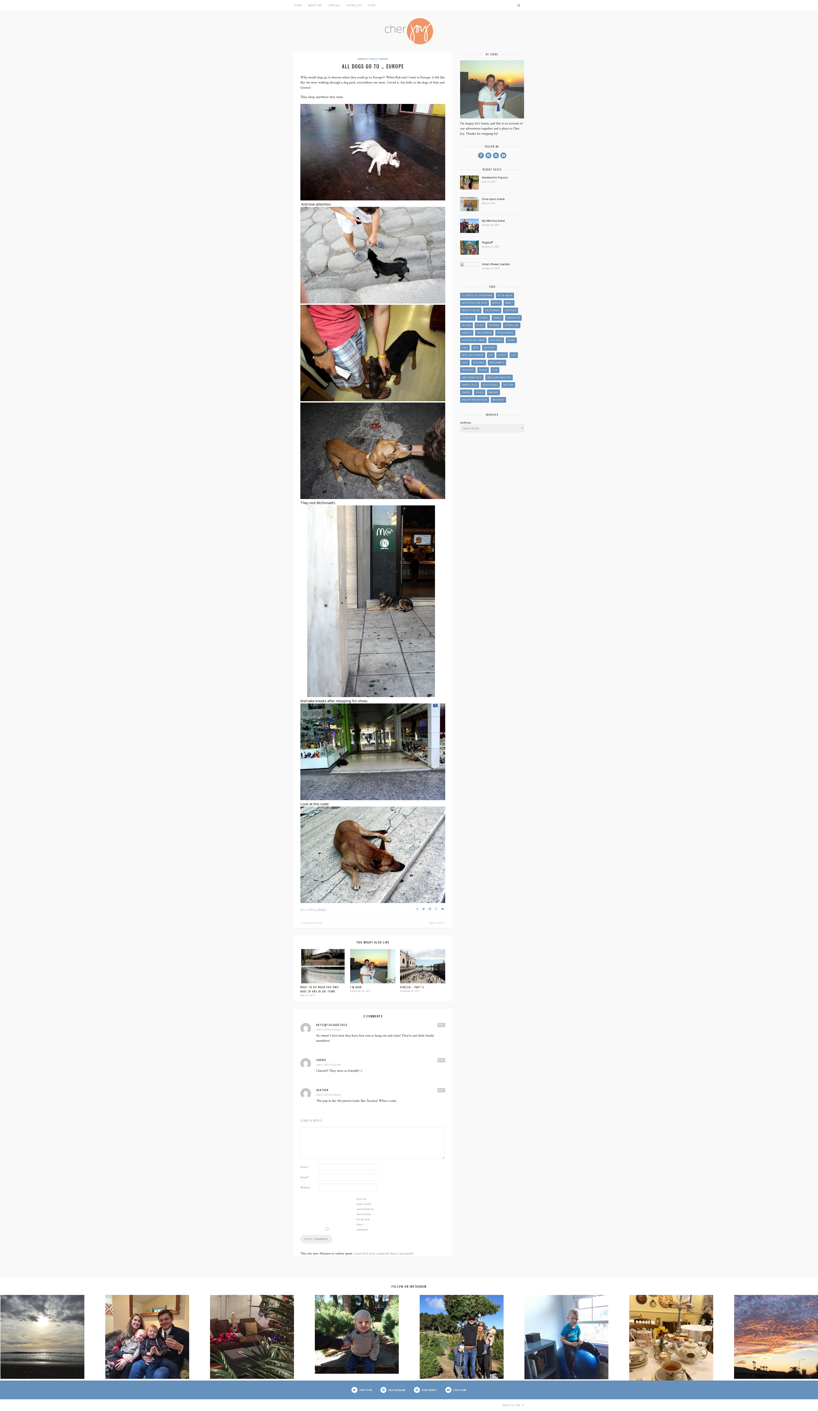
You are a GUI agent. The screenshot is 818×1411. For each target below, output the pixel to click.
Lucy (465, 362)
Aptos (496, 302)
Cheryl (321, 1060)
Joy (491, 355)
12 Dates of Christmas (477, 295)
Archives (465, 422)
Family (497, 317)
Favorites (513, 317)
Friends (494, 325)
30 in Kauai (505, 295)
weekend (498, 399)
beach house (471, 310)
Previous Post (312, 923)
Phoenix (478, 362)
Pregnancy (497, 362)
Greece (362, 58)
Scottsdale (490, 384)
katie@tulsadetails (332, 1025)
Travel (383, 58)
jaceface (489, 347)
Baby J (509, 302)
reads (483, 369)
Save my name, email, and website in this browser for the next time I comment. (365, 1214)
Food (372, 5)
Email (304, 1177)
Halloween (484, 332)
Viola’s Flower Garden (496, 264)
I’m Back (356, 987)
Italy (373, 58)
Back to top (512, 1405)
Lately (502, 355)
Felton (466, 325)
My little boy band (493, 221)
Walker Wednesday (474, 399)
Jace (476, 347)
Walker (493, 392)
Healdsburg (505, 332)
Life (513, 355)
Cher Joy (334, 5)
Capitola (510, 310)
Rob (495, 369)
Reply (441, 1025)
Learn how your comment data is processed (383, 1253)
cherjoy (321, 910)
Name (304, 1167)
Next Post (436, 923)
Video (480, 392)
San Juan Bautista (499, 377)
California (492, 310)
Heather (322, 1090)
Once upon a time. (493, 199)
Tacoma (508, 384)
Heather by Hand (473, 340)
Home (298, 5)
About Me (315, 5)
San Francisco (472, 377)
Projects (468, 369)
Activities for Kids (474, 302)
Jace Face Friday (473, 355)
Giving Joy (354, 5)
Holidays (496, 340)
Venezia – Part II (412, 987)
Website (305, 1187)
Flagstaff (487, 242)
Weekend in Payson (495, 177)
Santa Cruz (469, 384)
